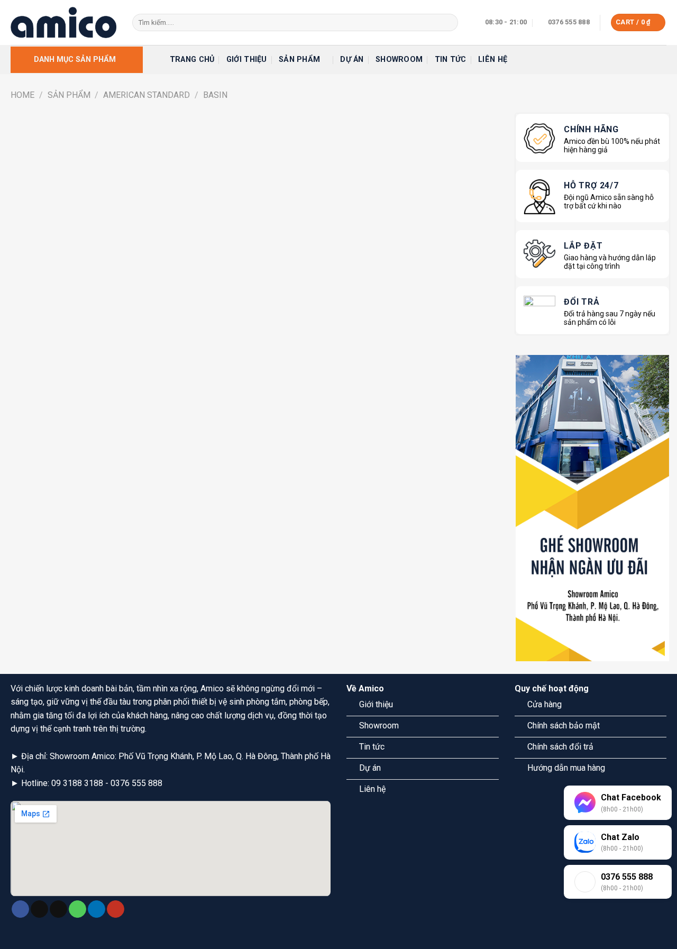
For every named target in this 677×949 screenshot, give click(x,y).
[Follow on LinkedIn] (96, 909)
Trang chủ (192, 59)
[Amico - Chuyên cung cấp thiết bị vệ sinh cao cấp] (63, 22)
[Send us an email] (58, 909)
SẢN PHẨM (69, 95)
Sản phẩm (299, 59)
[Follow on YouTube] (115, 909)
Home (22, 95)
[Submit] (447, 23)
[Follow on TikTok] (39, 909)
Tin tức (450, 59)
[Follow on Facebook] (20, 909)
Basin (215, 95)
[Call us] (77, 909)
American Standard (146, 95)
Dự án (351, 59)
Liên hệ (492, 59)
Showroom (399, 59)
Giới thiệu (246, 59)
